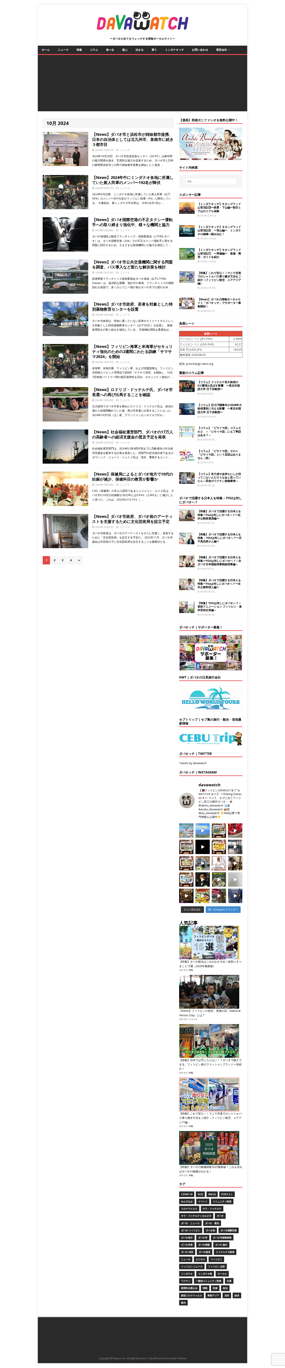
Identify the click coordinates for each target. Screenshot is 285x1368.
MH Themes (179, 1358)
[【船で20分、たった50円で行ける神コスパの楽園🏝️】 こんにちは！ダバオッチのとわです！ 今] (202, 830)
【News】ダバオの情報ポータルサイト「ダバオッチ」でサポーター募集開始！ (219, 302)
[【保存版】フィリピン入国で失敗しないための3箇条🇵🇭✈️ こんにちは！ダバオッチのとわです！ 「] (235, 863)
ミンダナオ (187, 1273)
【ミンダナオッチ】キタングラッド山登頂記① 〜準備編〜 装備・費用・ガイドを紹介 (219, 253)
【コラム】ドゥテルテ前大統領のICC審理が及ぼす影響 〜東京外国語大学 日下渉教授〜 (219, 385)
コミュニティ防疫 (222, 1201)
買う (154, 49)
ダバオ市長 (187, 1244)
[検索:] (210, 181)
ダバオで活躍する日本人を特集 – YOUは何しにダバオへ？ (210, 500)
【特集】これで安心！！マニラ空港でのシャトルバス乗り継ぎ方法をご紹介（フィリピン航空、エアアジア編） (219, 278)
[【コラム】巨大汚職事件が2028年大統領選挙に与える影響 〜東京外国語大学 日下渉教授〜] (187, 412)
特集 (79, 49)
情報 (205, 1288)
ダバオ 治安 (187, 1252)
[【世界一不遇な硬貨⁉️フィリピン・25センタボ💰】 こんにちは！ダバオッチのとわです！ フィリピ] (235, 879)
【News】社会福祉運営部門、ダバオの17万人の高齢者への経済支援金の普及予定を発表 (132, 434)
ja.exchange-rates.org (199, 364)
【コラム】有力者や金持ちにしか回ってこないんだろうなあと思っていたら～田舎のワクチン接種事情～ (219, 477)
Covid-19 (186, 1194)
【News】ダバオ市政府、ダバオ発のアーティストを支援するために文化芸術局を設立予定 (132, 519)
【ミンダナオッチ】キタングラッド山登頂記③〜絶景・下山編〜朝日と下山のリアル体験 (219, 207)
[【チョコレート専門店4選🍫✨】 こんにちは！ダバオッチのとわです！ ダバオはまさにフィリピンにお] (186, 847)
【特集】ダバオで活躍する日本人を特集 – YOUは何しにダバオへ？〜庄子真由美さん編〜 (220, 537)
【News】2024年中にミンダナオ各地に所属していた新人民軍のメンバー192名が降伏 (133, 180)
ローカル (222, 1273)
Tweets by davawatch (192, 763)
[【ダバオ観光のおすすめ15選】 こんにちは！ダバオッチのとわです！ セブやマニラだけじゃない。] (186, 879)
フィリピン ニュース (192, 1266)
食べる (110, 49)
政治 (225, 1288)
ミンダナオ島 (205, 1273)
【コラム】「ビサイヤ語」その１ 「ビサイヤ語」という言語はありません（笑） (219, 454)
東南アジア (213, 1295)
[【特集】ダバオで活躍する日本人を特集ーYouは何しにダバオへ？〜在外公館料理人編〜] (187, 588)
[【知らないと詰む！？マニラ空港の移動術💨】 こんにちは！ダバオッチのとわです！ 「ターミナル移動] (202, 863)
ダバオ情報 (204, 1244)
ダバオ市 (202, 1237)
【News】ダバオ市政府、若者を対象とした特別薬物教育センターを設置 (132, 306)
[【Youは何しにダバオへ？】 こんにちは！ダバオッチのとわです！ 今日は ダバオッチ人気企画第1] (219, 863)
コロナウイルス (189, 1208)
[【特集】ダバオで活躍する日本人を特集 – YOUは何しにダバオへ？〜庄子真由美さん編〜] (187, 542)
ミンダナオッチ (174, 49)
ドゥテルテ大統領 (225, 1252)
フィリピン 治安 (216, 1266)
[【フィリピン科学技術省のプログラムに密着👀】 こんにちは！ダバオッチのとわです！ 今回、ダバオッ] (235, 830)
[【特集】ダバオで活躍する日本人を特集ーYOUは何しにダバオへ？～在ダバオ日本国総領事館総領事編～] (187, 565)
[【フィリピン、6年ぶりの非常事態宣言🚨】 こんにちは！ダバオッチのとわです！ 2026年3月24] (186, 896)
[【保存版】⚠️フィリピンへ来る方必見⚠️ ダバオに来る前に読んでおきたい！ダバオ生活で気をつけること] (219, 847)
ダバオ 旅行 (221, 1244)
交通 (229, 1281)
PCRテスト (227, 1194)
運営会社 (221, 49)
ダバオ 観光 (212, 1223)
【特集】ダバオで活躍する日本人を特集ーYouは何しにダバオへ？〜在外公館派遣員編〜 (219, 514)
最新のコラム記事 (191, 373)
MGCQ (212, 1194)
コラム (94, 49)
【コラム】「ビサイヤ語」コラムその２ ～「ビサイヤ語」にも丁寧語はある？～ (219, 431)
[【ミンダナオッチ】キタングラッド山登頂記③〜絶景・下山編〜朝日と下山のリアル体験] (187, 211)
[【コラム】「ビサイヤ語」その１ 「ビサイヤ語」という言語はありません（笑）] (187, 458)
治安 (227, 1295)
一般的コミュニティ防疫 (208, 1281)
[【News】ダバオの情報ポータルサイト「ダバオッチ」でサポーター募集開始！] (187, 307)
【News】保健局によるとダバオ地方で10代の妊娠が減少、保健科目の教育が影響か (132, 476)
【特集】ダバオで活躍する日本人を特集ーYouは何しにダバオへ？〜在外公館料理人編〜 (219, 583)
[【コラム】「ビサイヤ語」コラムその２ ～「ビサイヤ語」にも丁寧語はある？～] (187, 435)
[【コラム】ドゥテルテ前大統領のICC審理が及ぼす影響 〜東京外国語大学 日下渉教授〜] (187, 390)
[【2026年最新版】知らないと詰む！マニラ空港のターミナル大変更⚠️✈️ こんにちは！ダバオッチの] (186, 830)
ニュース (63, 49)
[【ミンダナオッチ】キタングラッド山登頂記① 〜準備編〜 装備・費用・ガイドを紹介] (187, 257)
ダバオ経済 (204, 1252)
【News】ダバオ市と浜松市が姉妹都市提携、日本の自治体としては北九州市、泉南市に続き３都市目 (133, 139)
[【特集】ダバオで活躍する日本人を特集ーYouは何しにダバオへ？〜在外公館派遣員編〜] (187, 519)
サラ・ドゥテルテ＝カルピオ (196, 1215)
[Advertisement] (142, 84)
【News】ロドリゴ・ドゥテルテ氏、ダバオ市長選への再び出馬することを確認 (132, 392)
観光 (183, 1302)
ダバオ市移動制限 (222, 1237)
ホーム (46, 49)
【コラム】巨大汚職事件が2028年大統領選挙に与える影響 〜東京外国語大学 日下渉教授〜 (220, 408)
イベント (202, 1201)
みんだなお (187, 1201)
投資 (215, 1288)
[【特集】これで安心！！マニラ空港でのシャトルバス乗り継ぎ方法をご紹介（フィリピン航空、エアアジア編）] (187, 280)
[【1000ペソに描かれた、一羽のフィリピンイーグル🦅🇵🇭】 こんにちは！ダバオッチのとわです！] (219, 879)
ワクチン (185, 1281)
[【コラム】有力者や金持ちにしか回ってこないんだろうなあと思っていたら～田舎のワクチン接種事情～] (187, 481)
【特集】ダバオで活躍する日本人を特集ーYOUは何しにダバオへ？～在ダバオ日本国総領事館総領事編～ (219, 560)
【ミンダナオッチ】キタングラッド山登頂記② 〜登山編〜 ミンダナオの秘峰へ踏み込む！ (219, 230)
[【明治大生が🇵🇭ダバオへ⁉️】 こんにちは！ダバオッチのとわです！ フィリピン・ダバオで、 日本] (235, 896)
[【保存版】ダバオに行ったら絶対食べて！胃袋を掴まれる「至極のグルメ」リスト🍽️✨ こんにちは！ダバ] (186, 863)
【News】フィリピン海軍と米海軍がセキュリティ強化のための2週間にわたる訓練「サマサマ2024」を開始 (132, 351)
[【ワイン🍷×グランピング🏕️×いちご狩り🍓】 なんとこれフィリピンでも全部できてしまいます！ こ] (219, 896)
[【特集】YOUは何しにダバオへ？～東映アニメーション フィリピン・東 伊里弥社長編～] (187, 611)
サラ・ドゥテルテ (212, 1208)
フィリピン (216, 1259)
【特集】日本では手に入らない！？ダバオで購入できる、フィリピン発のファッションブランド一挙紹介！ (210, 1064)
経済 (237, 1295)
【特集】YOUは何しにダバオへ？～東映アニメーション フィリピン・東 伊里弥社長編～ (220, 606)
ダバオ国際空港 (228, 1230)
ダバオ (220, 1215)
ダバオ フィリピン (190, 1230)
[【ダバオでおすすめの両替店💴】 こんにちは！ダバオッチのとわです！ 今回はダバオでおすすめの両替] (219, 830)
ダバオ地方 (187, 1237)
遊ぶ (125, 49)
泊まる (140, 49)
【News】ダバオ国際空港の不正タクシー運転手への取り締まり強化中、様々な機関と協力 (132, 222)
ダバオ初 (210, 1230)
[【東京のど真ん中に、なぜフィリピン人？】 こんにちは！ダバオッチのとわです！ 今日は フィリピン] (202, 879)
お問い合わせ (200, 49)
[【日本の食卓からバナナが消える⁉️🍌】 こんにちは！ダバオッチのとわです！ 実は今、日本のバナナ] (202, 896)
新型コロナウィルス (191, 1295)
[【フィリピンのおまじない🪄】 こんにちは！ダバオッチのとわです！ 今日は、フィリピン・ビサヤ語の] (202, 847)
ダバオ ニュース (190, 1223)
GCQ (200, 1194)
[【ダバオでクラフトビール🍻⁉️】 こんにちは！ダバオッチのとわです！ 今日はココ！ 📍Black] (235, 847)
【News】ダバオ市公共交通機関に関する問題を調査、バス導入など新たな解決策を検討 (132, 264)
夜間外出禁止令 (189, 1288)
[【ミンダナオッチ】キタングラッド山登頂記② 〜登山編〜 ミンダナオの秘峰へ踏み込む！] (187, 234)
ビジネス (200, 1259)
